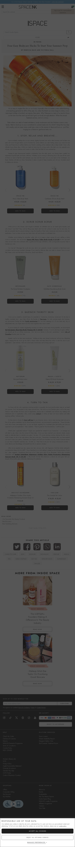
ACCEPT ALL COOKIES (37, 831)
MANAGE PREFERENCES (36, 842)
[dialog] (37, 832)
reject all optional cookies (38, 837)
